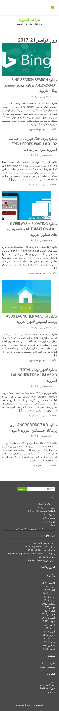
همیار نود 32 (49, 518)
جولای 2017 (49, 621)
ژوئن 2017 (49, 624)
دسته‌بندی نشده (39, 465)
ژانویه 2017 (49, 642)
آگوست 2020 (48, 583)
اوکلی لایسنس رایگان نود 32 (41, 511)
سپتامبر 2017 (48, 614)
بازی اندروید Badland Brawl (41, 560)
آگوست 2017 (48, 617)
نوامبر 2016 (49, 649)
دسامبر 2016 (48, 645)
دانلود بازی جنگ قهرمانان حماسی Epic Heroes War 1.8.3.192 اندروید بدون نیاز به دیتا (32, 144)
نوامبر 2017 (49, 607)
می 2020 (50, 586)
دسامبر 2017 (48, 604)
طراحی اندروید (29, 20)
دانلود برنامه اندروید (38, 129)
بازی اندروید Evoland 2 (44, 543)
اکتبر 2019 (50, 590)
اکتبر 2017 (50, 610)
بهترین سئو (50, 521)
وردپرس (51, 691)
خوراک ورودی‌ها (47, 685)
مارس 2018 (49, 593)
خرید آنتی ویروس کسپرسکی (29, 528)
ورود (52, 681)
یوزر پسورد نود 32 (46, 507)
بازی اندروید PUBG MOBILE (41, 550)
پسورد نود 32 (48, 514)
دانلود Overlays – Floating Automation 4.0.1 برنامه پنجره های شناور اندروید (32, 229)
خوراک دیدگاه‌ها (47, 688)
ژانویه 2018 (49, 600)
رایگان (52, 525)
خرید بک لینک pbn (46, 504)
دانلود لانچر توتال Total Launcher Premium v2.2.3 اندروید (34, 375)
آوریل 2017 (49, 631)
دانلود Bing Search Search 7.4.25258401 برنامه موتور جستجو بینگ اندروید (31, 85)
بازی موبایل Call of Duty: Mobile (39, 546)
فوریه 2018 (49, 597)
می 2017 (50, 628)
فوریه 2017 (49, 638)
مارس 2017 (49, 635)
